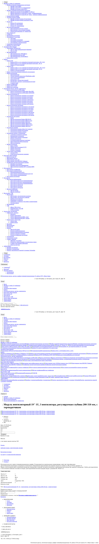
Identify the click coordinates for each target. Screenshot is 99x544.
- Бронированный (14, 74)
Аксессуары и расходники (14, 151)
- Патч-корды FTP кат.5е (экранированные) (21, 180)
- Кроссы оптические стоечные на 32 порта (21, 98)
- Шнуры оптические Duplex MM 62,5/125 (21, 120)
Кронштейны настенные (13, 35)
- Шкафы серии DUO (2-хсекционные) (20, 7)
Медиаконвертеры (11, 52)
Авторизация (10, 272)
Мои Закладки (10, 520)
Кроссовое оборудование (10, 155)
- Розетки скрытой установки (17, 233)
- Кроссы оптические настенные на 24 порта (21, 108)
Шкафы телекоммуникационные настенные (18, 5)
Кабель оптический (12, 73)
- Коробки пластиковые (16, 164)
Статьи (5, 260)
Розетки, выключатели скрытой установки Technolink (21, 250)
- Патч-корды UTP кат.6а (16, 187)
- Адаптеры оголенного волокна (18, 134)
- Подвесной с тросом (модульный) (19, 80)
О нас (8, 500)
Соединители (10, 236)
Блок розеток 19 (11, 32)
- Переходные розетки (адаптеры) (19, 137)
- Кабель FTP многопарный (17, 65)
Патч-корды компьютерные (14, 179)
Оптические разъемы (12, 127)
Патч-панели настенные (13, 176)
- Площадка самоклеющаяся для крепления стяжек (23, 242)
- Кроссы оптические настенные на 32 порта (21, 109)
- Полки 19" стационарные (17, 25)
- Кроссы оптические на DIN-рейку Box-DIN (22, 91)
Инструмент (10, 194)
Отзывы (6, 461)
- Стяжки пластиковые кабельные (19, 243)
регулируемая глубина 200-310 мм (38, 486)
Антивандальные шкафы (13, 17)
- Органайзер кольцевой (16, 39)
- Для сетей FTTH (14, 78)
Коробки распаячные (12, 247)
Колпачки (9, 224)
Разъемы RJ (10, 226)
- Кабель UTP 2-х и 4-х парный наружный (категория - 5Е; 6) (26, 69)
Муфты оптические (12, 144)
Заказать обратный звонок (7, 306)
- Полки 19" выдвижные (16, 23)
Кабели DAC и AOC (12, 58)
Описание (6, 460)
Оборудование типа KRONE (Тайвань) (17, 161)
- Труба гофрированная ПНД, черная (19, 218)
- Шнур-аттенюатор (15, 143)
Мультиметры (10, 204)
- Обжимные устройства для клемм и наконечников (23, 201)
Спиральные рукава (12, 237)
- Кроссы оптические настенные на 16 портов (22, 106)
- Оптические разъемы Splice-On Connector (21, 129)
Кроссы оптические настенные (15, 105)
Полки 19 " (10, 21)
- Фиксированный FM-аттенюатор (19, 141)
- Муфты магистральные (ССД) (18, 147)
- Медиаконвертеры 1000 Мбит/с (18, 53)
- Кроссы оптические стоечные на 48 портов (21, 99)
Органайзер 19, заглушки (13, 37)
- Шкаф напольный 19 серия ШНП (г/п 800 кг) (22, 12)
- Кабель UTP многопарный (17, 70)
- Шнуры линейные (15, 191)
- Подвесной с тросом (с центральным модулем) (22, 81)
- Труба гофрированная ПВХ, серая (19, 217)
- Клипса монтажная (15, 215)
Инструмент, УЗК (8, 193)
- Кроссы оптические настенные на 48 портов (22, 112)
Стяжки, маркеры (11, 239)
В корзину (3, 434)
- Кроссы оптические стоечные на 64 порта (21, 101)
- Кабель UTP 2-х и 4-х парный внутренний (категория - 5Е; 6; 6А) (27, 67)
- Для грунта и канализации (17, 77)
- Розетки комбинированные (17, 231)
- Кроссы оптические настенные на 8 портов (21, 113)
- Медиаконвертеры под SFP (17, 55)
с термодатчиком (52, 486)
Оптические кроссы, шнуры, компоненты (15, 88)
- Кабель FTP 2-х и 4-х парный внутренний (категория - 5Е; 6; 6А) (27, 62)
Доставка (6, 256)
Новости (6, 258)
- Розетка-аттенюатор (15, 138)
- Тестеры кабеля (14, 203)
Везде (5, 284)
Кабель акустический (12, 87)
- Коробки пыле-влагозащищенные (19, 165)
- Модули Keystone (15, 229)
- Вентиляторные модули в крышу (19, 28)
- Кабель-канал (14, 222)
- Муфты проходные (15, 148)
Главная (6, 396)
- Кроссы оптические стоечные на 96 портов (21, 104)
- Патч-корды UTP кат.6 (16, 186)
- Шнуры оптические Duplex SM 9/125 (20, 122)
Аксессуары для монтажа (10, 211)
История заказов (11, 518)
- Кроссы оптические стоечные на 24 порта (21, 97)
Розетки (9, 228)
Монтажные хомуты (12, 158)
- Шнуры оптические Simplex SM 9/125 (20, 126)
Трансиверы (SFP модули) (13, 48)
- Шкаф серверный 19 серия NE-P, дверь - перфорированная (26, 13)
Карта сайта (10, 513)
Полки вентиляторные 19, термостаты (14, 400)
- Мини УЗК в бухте (15, 207)
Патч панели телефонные (13, 169)
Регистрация (10, 273)
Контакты (6, 261)
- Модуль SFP (13, 51)
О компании (7, 254)
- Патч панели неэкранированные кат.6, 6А (21, 173)
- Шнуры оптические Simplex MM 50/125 (21, 123)
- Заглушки (13, 38)
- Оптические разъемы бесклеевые (19, 130)
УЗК (8, 205)
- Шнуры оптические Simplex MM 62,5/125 (21, 125)
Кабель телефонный (12, 84)
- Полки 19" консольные (16, 24)
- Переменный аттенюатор (17, 136)
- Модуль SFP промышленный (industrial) (20, 49)
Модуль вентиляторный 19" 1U (12, 486)
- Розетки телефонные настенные (18, 235)
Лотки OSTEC (7, 299)
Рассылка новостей (12, 521)
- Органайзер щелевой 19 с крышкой (19, 41)
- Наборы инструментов (16, 198)
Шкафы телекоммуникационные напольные (18, 10)
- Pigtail (12, 118)
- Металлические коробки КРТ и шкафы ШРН (22, 166)
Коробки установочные (13, 249)
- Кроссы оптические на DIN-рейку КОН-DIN (22, 92)
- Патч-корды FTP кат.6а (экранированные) (21, 183)
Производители (11, 509)
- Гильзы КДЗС (14, 152)
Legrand (6, 287)
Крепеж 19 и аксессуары (13, 45)
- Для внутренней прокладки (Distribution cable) (22, 76)
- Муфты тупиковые (15, 150)
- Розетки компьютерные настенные (19, 232)
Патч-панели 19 (8, 168)
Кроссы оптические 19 (13, 94)
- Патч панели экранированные (18, 175)
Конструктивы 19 (11, 157)
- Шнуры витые (14, 190)
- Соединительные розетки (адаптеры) (20, 140)
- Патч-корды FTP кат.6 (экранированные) (21, 182)
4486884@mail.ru (5, 309)
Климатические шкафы (13, 16)
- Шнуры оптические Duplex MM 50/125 (20, 119)
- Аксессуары (13, 221)
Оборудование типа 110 (13, 159)
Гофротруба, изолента (12, 212)
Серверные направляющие (14, 44)
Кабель (5, 59)
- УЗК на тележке (14, 210)
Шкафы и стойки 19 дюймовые (12, 3)
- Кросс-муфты (14, 145)
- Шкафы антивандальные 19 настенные (20, 19)
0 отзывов (6, 417)
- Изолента (13, 214)
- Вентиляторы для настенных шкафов (20, 30)
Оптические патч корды (13, 116)
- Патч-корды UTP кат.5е (16, 184)
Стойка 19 (9, 34)
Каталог (5, 341)
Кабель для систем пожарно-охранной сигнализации (21, 72)
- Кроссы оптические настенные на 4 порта (21, 111)
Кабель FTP (10, 60)
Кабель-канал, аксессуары (13, 219)
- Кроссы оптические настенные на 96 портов (22, 115)
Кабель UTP (10, 66)
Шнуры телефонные (12, 189)
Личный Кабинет (11, 517)
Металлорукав (10, 225)
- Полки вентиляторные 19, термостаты (20, 31)
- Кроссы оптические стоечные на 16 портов (21, 95)
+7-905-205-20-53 (23, 305)
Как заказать (7, 257)
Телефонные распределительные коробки (18, 162)
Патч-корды (7, 178)
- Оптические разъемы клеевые (18, 131)
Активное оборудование (10, 46)
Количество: (4, 428)
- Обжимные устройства (16, 200)
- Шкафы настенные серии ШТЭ (18, 9)
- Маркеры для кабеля (15, 240)
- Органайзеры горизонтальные (18, 42)
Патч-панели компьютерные (14, 171)
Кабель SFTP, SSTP (12, 85)
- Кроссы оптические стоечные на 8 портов (21, 102)
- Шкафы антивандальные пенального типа (21, 20)
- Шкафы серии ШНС (15, 6)
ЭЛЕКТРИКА (7, 246)
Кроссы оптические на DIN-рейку (16, 90)
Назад (5, 2)
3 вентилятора (24, 486)
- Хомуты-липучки (15, 244)
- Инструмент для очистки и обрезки (19, 197)
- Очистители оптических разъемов (19, 154)
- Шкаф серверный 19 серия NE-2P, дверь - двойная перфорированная (28, 14)
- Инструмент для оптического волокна (20, 196)
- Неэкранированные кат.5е (17, 172)
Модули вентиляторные (13, 27)
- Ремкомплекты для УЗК (16, 208)
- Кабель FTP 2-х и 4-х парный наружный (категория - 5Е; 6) (26, 63)
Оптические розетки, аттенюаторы (16, 133)
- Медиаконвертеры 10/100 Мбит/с (19, 56)
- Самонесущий (14, 83)
